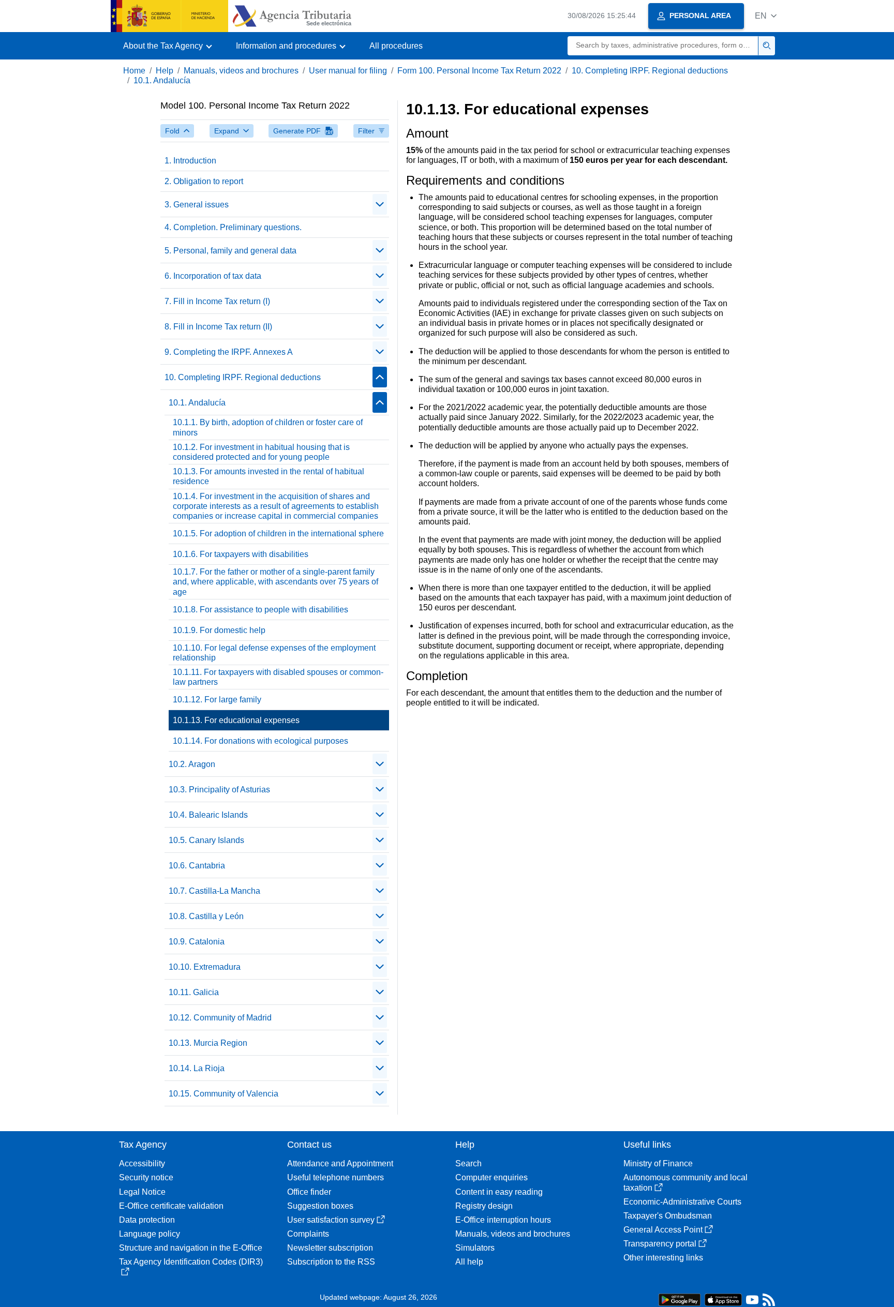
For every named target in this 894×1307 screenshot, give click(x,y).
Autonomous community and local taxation (685, 1182)
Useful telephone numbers (335, 1177)
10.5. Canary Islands (206, 840)
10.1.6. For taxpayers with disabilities (240, 554)
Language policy (149, 1233)
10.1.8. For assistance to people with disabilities (260, 609)
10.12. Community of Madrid (220, 1017)
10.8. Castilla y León (206, 916)
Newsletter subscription (330, 1247)
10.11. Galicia (194, 992)
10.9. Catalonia (197, 941)
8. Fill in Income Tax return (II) (218, 326)
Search (468, 1163)
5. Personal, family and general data (230, 250)
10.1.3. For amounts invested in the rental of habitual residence (268, 476)
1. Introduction (190, 160)
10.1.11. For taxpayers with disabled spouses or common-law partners (278, 677)
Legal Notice (142, 1192)
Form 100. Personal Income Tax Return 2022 (479, 70)
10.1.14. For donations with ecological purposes (260, 741)
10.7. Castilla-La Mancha (214, 891)
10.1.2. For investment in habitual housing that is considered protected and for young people (261, 452)
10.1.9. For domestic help (219, 630)
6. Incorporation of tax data (213, 276)
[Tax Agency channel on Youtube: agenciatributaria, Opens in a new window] (752, 1302)
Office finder (309, 1192)
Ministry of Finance (658, 1163)
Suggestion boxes (320, 1205)
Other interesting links (663, 1257)
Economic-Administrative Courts (682, 1201)
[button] (765, 15)
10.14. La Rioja (197, 1068)
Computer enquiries (491, 1177)
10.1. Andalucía (161, 80)
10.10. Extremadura (205, 967)
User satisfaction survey (331, 1219)
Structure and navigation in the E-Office (190, 1247)
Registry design (484, 1205)
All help (469, 1261)
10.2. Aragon (192, 764)
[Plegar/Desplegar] (380, 204)
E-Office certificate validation (171, 1205)
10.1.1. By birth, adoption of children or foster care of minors (268, 427)
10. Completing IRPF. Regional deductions (650, 70)
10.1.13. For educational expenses (236, 720)
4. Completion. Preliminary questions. (233, 227)
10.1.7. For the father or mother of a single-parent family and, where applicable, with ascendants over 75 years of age (275, 581)
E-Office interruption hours (503, 1219)
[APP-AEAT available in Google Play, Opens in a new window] (680, 1299)
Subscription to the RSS (331, 1261)
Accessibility (142, 1163)
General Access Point (663, 1229)
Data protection (147, 1219)
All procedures (396, 45)
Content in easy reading (499, 1192)
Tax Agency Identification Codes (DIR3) (191, 1261)
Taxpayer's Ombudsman (667, 1215)
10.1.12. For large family (217, 699)
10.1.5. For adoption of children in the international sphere (278, 533)
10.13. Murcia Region (208, 1043)
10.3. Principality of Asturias (219, 789)
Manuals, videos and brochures (241, 70)
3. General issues (197, 204)
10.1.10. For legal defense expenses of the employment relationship (274, 652)
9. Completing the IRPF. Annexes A (229, 352)
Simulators (475, 1247)
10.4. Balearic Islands (208, 814)
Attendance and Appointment (340, 1163)
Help (164, 70)
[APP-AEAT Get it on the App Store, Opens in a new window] (723, 1299)
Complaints (308, 1233)
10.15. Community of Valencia (223, 1093)
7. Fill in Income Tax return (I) (217, 301)
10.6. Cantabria (197, 865)
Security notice (146, 1177)
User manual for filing (348, 70)
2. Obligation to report (204, 181)
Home (134, 70)
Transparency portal (659, 1243)
